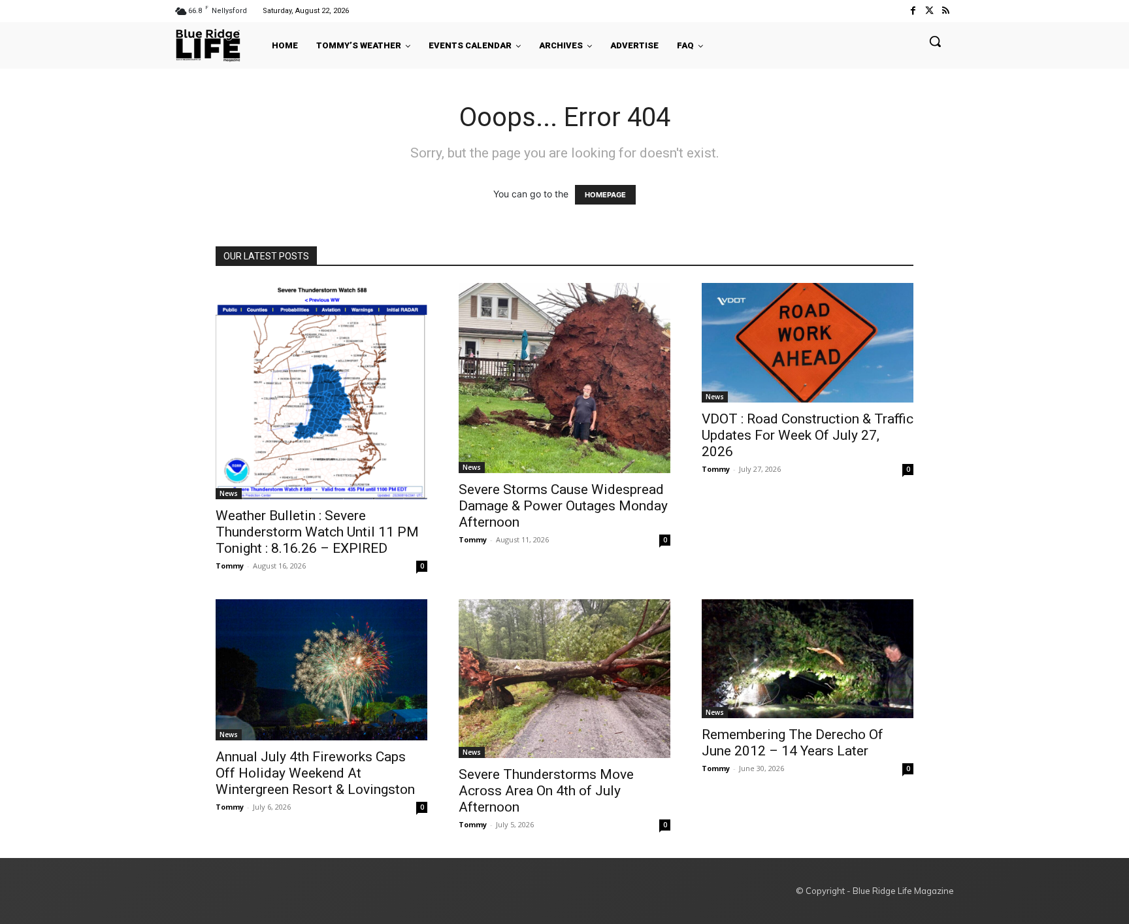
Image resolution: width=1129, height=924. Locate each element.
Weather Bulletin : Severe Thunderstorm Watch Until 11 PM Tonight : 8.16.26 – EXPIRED (317, 532)
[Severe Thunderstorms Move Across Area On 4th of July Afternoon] (564, 678)
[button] (935, 41)
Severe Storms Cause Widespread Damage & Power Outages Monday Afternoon (563, 506)
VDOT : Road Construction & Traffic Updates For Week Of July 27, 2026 (807, 435)
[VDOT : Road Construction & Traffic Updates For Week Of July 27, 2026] (807, 343)
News (229, 493)
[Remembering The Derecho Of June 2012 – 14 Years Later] (807, 658)
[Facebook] (912, 11)
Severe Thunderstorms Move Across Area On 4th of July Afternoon (546, 791)
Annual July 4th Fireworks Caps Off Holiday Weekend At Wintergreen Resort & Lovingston (315, 773)
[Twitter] (929, 11)
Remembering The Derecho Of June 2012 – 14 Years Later (792, 743)
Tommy (230, 565)
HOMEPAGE (605, 194)
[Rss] (946, 11)
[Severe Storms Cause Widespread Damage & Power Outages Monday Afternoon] (564, 378)
